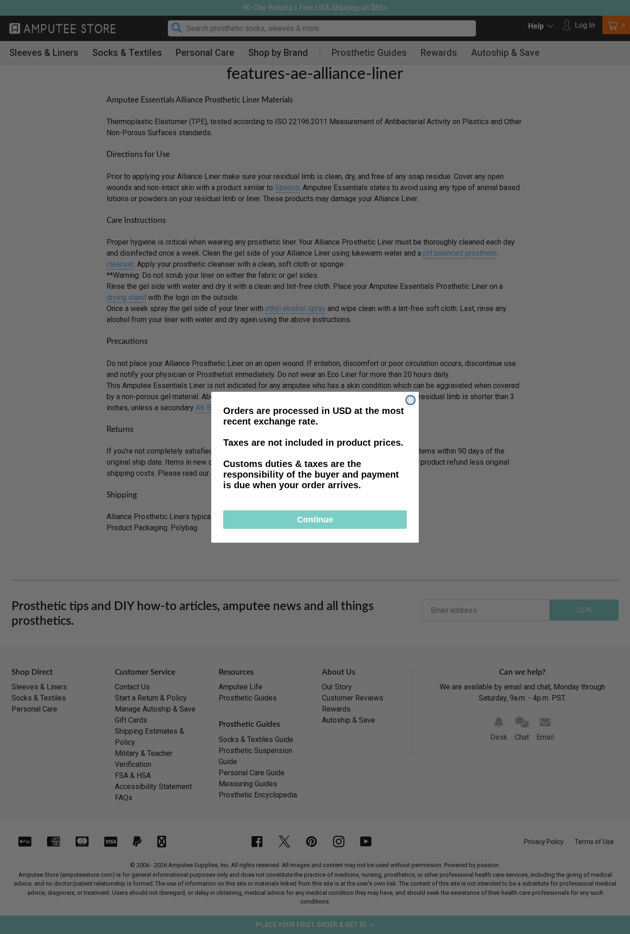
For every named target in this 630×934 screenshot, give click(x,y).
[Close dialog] (410, 400)
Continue (315, 519)
